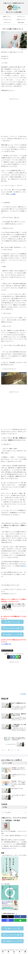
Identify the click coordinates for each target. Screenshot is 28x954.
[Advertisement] (14, 114)
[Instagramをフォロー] (8, 920)
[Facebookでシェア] (11, 657)
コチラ (8, 848)
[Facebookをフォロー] (20, 916)
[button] (19, 657)
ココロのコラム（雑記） (8, 650)
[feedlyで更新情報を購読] (20, 920)
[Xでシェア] (8, 657)
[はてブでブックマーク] (14, 657)
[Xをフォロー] (8, 916)
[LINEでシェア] (17, 657)
